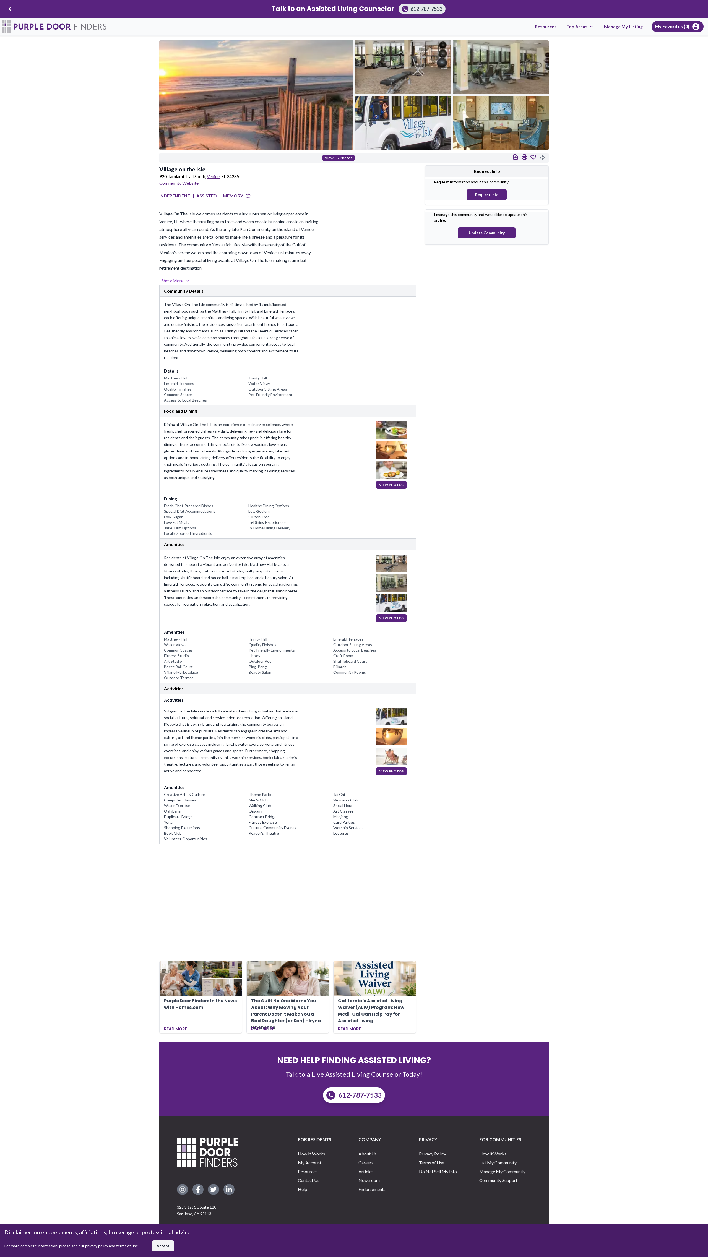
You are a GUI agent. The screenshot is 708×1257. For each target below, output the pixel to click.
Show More (172, 280)
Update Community (487, 232)
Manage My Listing (623, 26)
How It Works (311, 1153)
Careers (365, 1162)
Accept (163, 1245)
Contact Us (308, 1180)
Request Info (487, 194)
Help (302, 1189)
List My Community (498, 1162)
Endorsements (372, 1189)
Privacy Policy (432, 1153)
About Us (367, 1153)
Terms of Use (431, 1162)
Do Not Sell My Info (438, 1171)
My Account (309, 1162)
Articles (365, 1171)
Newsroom (369, 1180)
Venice (213, 176)
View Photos (391, 485)
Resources (545, 26)
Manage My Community (502, 1171)
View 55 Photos (338, 157)
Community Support (498, 1180)
